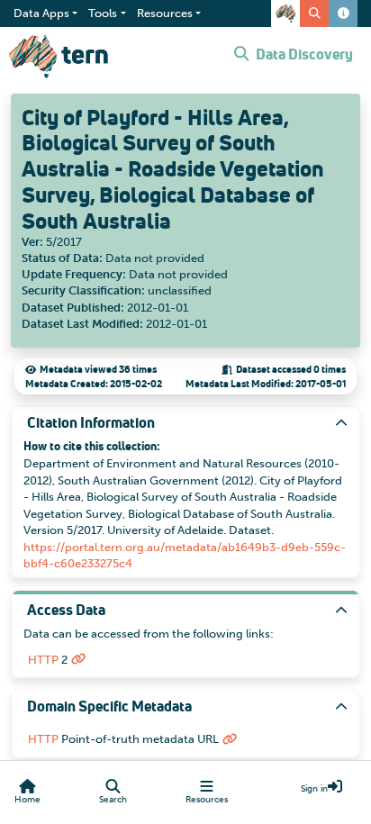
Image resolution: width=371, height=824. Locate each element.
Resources (207, 799)
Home (27, 799)
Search (113, 799)
